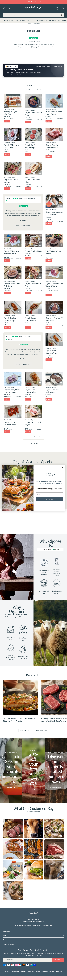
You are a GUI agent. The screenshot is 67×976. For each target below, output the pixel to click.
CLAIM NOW (49, 499)
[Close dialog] (62, 467)
